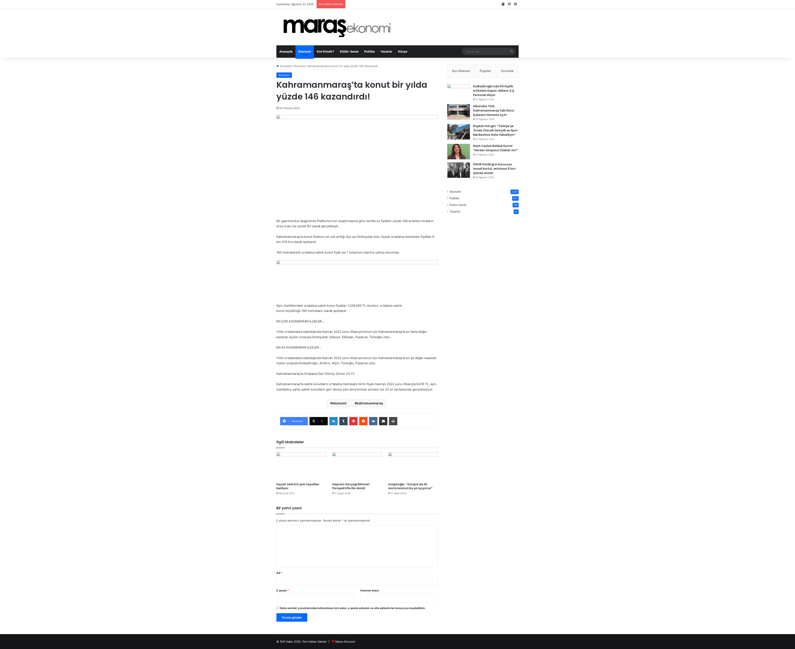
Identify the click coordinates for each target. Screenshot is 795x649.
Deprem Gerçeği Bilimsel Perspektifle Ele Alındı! (350, 486)
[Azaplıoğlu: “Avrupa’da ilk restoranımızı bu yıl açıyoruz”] (413, 466)
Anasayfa (286, 51)
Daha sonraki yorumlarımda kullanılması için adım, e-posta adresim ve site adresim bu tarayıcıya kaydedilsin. (353, 608)
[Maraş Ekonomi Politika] (338, 27)
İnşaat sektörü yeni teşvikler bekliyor (297, 486)
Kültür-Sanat (349, 51)
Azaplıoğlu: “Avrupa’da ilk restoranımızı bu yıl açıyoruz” (410, 486)
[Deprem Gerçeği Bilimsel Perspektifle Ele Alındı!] (357, 466)
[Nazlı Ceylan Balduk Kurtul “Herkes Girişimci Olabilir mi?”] (458, 151)
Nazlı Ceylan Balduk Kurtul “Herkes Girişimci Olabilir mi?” (495, 148)
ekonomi (339, 403)
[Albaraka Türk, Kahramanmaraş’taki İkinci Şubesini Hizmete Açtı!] (458, 112)
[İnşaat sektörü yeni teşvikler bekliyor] (301, 466)
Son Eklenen (461, 71)
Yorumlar (507, 71)
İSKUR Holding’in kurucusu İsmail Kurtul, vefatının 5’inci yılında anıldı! (494, 168)
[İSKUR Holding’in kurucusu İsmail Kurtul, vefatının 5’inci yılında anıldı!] (458, 170)
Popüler (485, 71)
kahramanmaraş (370, 403)
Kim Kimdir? (325, 51)
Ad (279, 572)
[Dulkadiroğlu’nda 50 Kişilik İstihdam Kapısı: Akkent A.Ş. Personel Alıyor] (458, 92)
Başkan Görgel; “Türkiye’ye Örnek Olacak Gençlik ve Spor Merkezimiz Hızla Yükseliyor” (495, 130)
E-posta (282, 590)
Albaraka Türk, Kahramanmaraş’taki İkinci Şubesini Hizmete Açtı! (493, 110)
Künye (402, 51)
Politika (369, 51)
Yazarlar (386, 51)
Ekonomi (304, 51)
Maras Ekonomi (345, 641)
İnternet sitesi (369, 590)
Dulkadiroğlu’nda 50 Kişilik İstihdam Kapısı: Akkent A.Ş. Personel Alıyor (494, 90)
